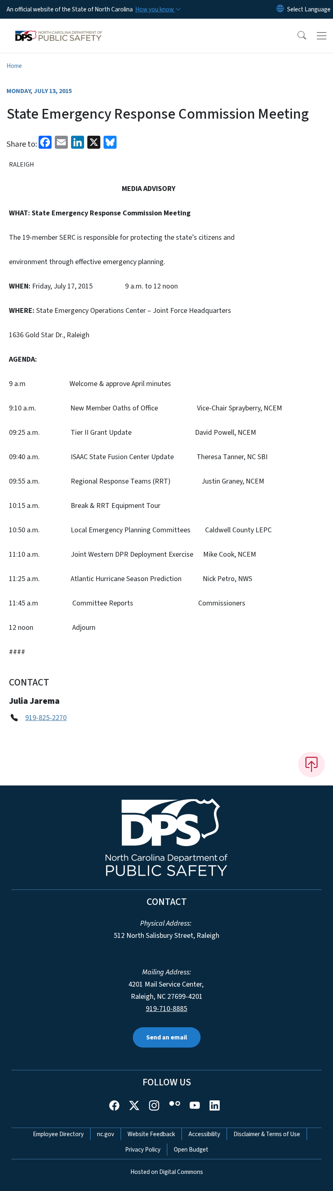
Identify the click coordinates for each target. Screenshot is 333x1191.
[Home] (58, 28)
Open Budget (191, 1149)
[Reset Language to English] (280, 9)
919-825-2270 (46, 718)
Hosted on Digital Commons (166, 1171)
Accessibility (204, 1134)
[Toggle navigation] (321, 36)
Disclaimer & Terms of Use (267, 1134)
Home (14, 65)
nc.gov (105, 1134)
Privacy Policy (142, 1149)
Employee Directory (58, 1134)
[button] (296, 36)
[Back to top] (311, 764)
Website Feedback (151, 1134)
